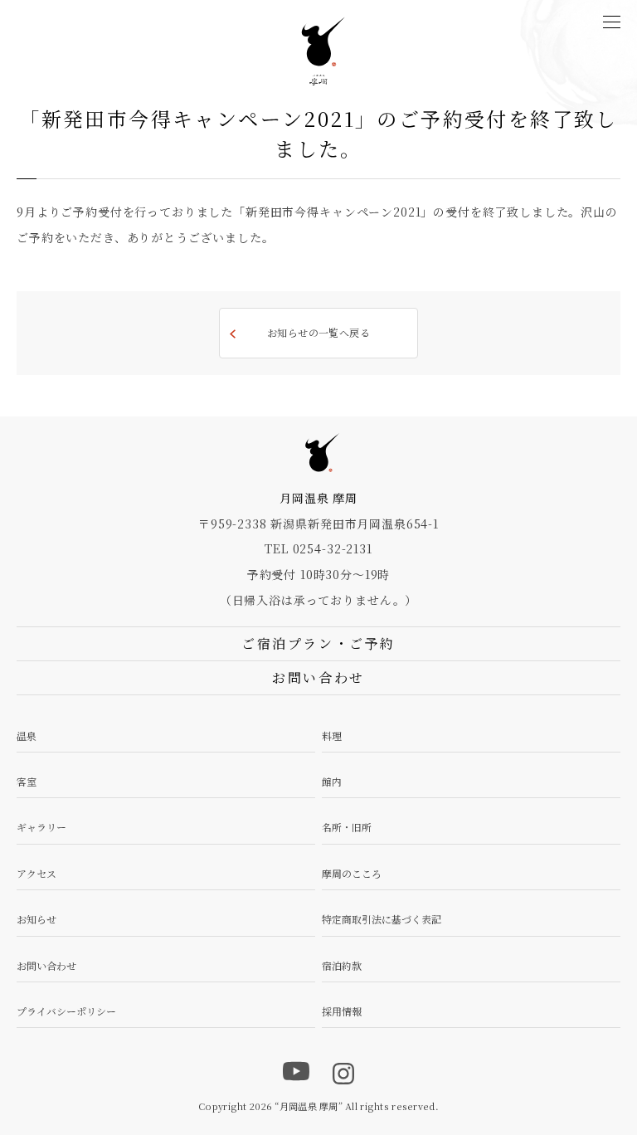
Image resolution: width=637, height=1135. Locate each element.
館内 (332, 781)
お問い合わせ (46, 965)
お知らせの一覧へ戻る (319, 332)
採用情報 (342, 1011)
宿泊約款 (342, 965)
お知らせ (36, 919)
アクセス (36, 873)
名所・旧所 (347, 827)
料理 (332, 735)
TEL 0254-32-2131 (318, 548)
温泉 (26, 735)
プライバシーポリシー (66, 1011)
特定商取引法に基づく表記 (381, 919)
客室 (26, 781)
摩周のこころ (352, 873)
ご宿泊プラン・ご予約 (318, 643)
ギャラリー (41, 827)
